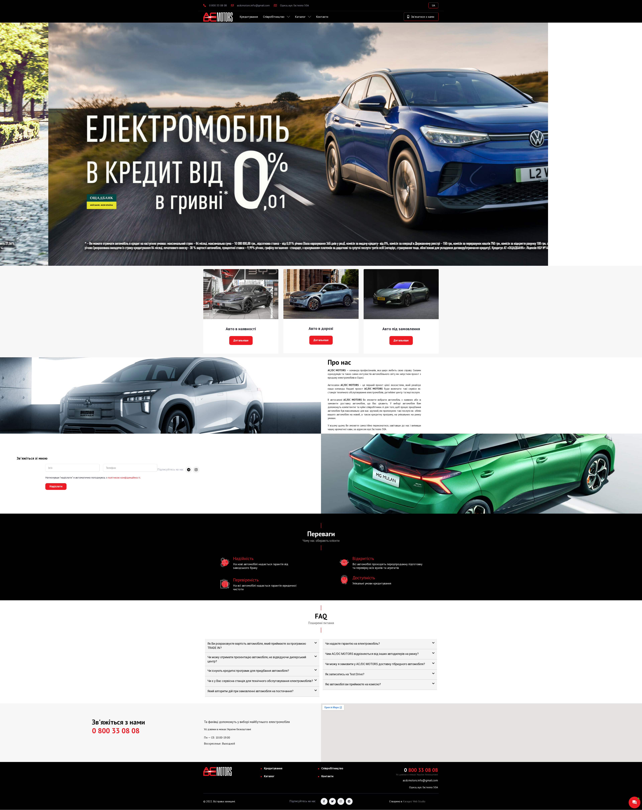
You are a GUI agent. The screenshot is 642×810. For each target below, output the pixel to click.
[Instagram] (196, 469)
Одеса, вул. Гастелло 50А (294, 5)
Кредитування (249, 17)
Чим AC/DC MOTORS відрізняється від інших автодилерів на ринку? (372, 654)
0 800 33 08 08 (217, 5)
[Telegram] (188, 469)
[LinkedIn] (349, 801)
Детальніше (240, 340)
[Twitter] (332, 801)
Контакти (322, 17)
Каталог (300, 17)
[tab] (262, 646)
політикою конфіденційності (124, 477)
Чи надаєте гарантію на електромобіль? (352, 643)
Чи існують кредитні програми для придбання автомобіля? (248, 670)
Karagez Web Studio (414, 801)
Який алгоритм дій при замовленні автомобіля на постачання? (250, 691)
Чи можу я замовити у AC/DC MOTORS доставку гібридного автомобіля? (375, 664)
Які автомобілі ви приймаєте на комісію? (353, 684)
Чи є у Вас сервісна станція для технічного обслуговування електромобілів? (260, 681)
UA (433, 5)
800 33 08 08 (421, 770)
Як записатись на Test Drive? (344, 674)
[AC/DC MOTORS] (218, 16)
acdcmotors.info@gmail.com (253, 5)
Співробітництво (273, 17)
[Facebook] (324, 801)
